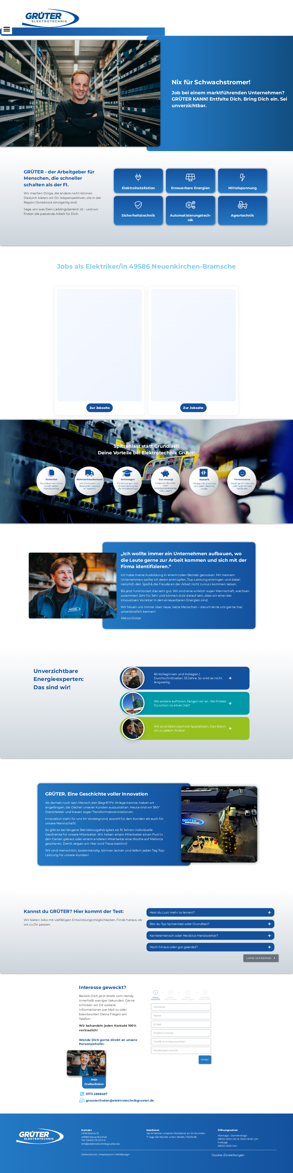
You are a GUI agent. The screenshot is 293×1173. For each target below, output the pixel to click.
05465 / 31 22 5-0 (96, 1140)
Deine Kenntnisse (170, 998)
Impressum (106, 1154)
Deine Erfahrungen (187, 998)
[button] (6, 29)
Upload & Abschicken (205, 998)
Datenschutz (89, 1154)
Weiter (205, 1059)
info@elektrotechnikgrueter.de (100, 1143)
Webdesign (122, 1154)
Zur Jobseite (100, 408)
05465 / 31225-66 (187, 1137)
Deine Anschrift (155, 998)
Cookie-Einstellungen (228, 1155)
